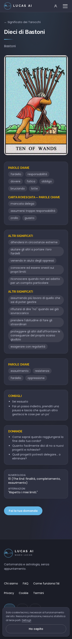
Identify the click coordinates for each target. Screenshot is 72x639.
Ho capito (36, 629)
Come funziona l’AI (46, 583)
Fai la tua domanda (23, 511)
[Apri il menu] (65, 6)
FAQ (25, 583)
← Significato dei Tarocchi (22, 22)
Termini (38, 593)
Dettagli (26, 620)
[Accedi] (55, 6)
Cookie (23, 593)
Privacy (9, 593)
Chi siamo (11, 583)
